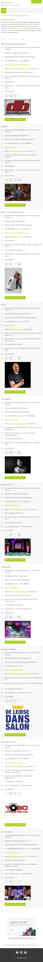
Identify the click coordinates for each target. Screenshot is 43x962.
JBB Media (19, 957)
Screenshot (34, 68)
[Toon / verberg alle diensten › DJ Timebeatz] (23, 434)
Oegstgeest (17, 658)
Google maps (25, 53)
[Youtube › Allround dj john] (19, 881)
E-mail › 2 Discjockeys (11, 587)
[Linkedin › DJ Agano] (15, 180)
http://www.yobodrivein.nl (17, 766)
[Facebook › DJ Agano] (10, 180)
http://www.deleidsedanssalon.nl (20, 674)
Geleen (13, 221)
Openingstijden (10, 82)
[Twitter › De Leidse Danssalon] (6, 701)
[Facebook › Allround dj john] (10, 881)
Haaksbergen (16, 751)
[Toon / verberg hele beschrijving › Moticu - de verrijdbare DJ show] (23, 241)
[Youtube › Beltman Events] (19, 534)
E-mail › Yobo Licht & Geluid (13, 762)
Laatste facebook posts (24, 86)
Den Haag (17, 314)
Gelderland (8, 135)
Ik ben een (36, 1)
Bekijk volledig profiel (15, 119)
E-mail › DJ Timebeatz (11, 420)
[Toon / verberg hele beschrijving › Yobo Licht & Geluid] (23, 771)
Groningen (8, 53)
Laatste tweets (10, 86)
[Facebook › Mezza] (10, 358)
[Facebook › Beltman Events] (10, 534)
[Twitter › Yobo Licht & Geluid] (6, 793)
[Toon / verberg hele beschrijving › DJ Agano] (23, 156)
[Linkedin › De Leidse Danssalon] (15, 701)
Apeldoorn (16, 135)
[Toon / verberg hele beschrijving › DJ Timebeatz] (23, 428)
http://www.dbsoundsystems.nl (19, 68)
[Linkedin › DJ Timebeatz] (15, 452)
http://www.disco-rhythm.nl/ (18, 509)
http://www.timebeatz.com (18, 423)
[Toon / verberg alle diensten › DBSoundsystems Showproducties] (23, 77)
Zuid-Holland (8, 314)
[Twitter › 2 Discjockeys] (6, 617)
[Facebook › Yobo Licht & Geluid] (10, 793)
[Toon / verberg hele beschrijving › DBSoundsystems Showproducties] (23, 72)
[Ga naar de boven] (40, 119)
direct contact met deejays (21, 28)
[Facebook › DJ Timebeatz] (10, 452)
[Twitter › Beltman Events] (6, 534)
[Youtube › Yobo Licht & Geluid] (19, 793)
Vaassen (15, 494)
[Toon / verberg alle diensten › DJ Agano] (23, 162)
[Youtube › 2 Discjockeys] (19, 617)
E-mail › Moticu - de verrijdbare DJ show (17, 233)
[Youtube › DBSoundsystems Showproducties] (19, 95)
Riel (16, 576)
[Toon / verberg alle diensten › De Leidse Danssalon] (23, 684)
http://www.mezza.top (16, 329)
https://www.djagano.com (18, 151)
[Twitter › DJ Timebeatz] (6, 452)
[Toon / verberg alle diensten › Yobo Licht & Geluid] (23, 777)
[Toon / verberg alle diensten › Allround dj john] (23, 865)
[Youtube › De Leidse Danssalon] (19, 701)
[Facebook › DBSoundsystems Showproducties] (10, 95)
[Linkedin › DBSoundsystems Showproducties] (15, 95)
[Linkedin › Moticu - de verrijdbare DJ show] (15, 264)
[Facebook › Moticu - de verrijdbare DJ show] (10, 264)
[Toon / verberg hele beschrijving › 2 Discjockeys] (23, 595)
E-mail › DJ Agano (10, 147)
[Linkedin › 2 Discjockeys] (15, 617)
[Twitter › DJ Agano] (6, 180)
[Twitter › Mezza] (6, 358)
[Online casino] (21, 919)
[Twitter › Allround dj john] (6, 881)
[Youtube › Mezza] (19, 358)
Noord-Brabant (9, 576)
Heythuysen (14, 408)
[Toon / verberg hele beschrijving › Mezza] (23, 334)
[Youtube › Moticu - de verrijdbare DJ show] (19, 264)
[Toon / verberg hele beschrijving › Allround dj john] (23, 860)
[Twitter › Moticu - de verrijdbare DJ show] (6, 264)
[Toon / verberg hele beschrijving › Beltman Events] (23, 513)
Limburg (7, 221)
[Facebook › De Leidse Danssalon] (10, 701)
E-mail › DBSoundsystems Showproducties (18, 64)
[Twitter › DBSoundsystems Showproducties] (6, 95)
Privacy (25, 957)
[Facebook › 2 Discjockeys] (10, 617)
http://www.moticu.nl (16, 237)
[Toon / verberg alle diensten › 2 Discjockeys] (23, 600)
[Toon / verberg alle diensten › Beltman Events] (23, 518)
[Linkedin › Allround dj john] (15, 881)
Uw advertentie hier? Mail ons (21, 938)
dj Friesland (31, 24)
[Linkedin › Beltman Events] (15, 534)
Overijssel (8, 751)
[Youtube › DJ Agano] (19, 180)
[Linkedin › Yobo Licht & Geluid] (15, 793)
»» (23, 39)
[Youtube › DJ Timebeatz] (19, 452)
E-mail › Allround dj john (12, 852)
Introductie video (28, 526)
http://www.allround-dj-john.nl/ (19, 856)
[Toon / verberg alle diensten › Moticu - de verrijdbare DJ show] (23, 246)
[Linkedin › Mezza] (15, 358)
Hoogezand (15, 53)
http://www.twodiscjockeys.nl (19, 591)
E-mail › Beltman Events (12, 505)
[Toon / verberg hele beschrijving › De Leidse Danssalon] (23, 679)
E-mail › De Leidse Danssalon (14, 670)
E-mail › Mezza (9, 325)
